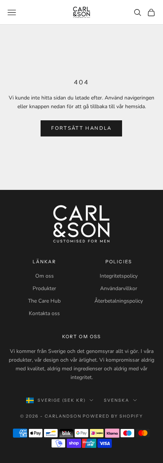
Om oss (44, 276)
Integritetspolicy (119, 276)
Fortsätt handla (81, 128)
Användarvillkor (118, 288)
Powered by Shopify (113, 416)
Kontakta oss (44, 313)
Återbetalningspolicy (118, 301)
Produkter (44, 288)
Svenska (116, 400)
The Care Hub (44, 301)
